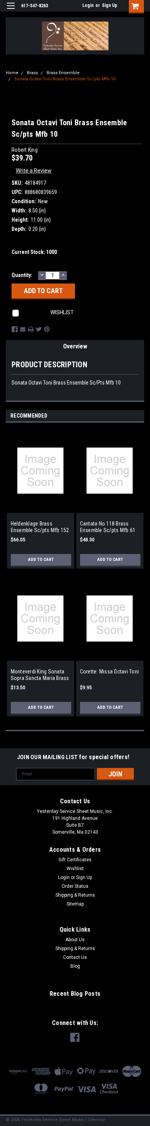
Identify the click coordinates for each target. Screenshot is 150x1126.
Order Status (75, 886)
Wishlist (75, 868)
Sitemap (75, 904)
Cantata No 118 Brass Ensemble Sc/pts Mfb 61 (108, 527)
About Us (75, 939)
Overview (75, 346)
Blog (75, 966)
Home (12, 72)
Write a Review (34, 170)
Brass (32, 72)
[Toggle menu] (10, 10)
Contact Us (75, 957)
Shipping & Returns (75, 895)
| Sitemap (95, 1119)
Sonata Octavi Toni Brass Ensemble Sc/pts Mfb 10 (64, 78)
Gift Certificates (75, 859)
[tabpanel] (40, 502)
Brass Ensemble (63, 72)
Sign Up (109, 5)
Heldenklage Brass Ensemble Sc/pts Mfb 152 (40, 527)
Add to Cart (41, 559)
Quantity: (22, 275)
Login (87, 5)
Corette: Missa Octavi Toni (109, 671)
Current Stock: (34, 252)
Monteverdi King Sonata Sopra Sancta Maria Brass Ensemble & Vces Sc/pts (40, 675)
